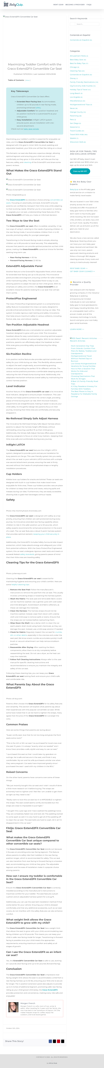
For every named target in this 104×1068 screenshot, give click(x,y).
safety (38, 108)
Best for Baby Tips (79, 63)
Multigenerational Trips (81, 105)
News (73, 108)
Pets (73, 120)
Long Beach (76, 93)
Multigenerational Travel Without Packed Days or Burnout (81, 358)
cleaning (27, 162)
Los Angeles (76, 97)
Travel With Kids (78, 134)
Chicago (74, 67)
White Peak (53, 1063)
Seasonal (74, 127)
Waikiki (74, 138)
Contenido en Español (81, 40)
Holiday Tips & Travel (80, 90)
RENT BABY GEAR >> (79, 268)
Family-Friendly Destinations (84, 82)
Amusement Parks (79, 56)
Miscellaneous (77, 101)
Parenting (75, 116)
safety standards (27, 554)
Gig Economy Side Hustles (82, 86)
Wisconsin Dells (77, 142)
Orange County (77, 112)
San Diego (75, 123)
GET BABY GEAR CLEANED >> (82, 271)
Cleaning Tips (77, 71)
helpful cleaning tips (20, 585)
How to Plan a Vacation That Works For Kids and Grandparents (83, 371)
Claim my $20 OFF (80, 171)
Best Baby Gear (78, 60)
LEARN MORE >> (77, 329)
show (27, 80)
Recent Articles (77, 341)
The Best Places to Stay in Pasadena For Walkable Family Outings (84, 393)
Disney (73, 78)
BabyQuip (74, 189)
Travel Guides (77, 131)
